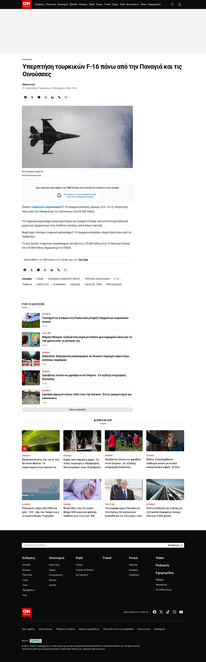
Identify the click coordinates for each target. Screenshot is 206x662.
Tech (122, 4)
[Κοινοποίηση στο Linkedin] (52, 97)
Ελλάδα (74, 4)
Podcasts (162, 565)
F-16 (116, 279)
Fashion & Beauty (84, 570)
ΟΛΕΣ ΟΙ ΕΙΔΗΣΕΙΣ (77, 410)
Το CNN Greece (164, 589)
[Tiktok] (168, 612)
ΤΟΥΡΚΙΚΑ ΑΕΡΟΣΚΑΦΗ (97, 279)
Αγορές (53, 580)
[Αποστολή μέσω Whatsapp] (46, 97)
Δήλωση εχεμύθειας (89, 629)
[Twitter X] (161, 612)
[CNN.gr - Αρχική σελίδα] (26, 612)
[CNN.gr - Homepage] (26, 4)
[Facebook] (154, 612)
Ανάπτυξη (54, 564)
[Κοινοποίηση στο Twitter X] (32, 97)
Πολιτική (50, 4)
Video (143, 4)
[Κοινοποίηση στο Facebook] (25, 97)
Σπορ (115, 4)
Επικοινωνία (144, 629)
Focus (99, 4)
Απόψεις (133, 570)
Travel (107, 4)
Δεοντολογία (45, 629)
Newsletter (161, 584)
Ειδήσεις (39, 4)
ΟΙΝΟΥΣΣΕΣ (42, 284)
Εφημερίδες (154, 4)
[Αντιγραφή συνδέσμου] (59, 97)
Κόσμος (83, 4)
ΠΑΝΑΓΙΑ (27, 284)
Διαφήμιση (159, 629)
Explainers (134, 575)
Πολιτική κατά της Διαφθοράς (118, 629)
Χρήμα (52, 570)
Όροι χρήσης (28, 629)
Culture (79, 564)
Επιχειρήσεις (56, 575)
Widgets (160, 579)
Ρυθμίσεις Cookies (65, 629)
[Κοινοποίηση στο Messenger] (39, 97)
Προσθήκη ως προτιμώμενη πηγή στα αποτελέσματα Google (80, 195)
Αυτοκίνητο (132, 4)
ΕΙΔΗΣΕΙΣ (75, 284)
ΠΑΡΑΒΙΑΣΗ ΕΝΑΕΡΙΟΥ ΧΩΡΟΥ (64, 279)
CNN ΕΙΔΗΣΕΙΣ (114, 284)
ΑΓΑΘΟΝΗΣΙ (59, 284)
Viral (24, 595)
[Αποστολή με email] (66, 97)
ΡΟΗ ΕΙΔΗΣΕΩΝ (33, 304)
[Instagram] (174, 612)
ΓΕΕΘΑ (39, 279)
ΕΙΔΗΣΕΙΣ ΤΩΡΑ (93, 284)
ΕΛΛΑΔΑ (27, 59)
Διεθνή (52, 585)
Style (91, 4)
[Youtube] (181, 612)
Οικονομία (62, 4)
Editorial (133, 564)
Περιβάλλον (28, 590)
